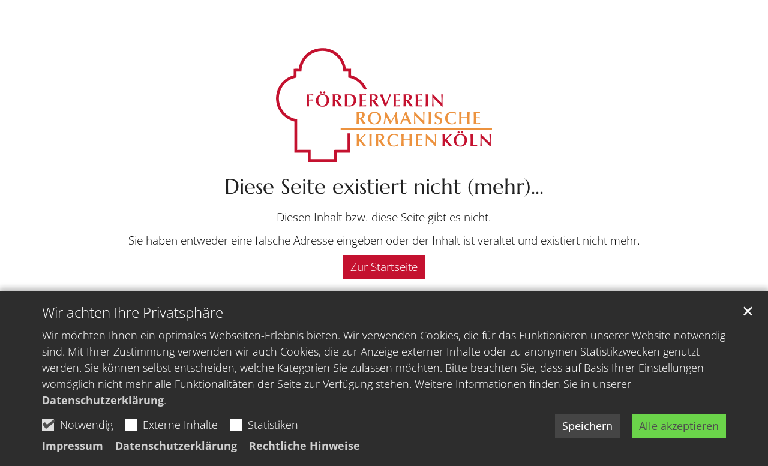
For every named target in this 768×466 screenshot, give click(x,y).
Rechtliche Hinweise (304, 445)
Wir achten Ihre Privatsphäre (132, 312)
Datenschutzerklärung (103, 400)
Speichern (587, 426)
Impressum (72, 445)
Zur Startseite (384, 267)
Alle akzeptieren (679, 426)
